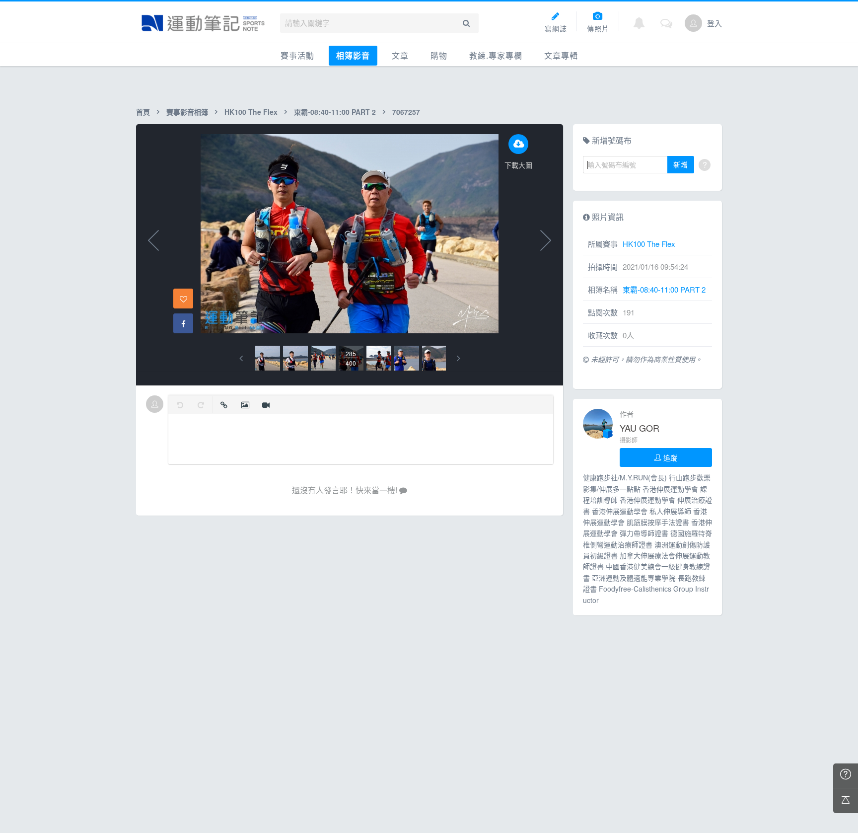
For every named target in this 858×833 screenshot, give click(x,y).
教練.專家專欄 (495, 55)
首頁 (143, 112)
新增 (680, 164)
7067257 (406, 112)
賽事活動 (297, 55)
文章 (400, 55)
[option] (268, 358)
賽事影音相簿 (187, 112)
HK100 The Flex (251, 112)
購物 (438, 55)
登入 (714, 23)
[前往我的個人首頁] (693, 23)
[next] (458, 358)
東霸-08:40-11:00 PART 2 (335, 112)
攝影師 (629, 440)
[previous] (241, 358)
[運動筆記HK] (203, 23)
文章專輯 (561, 55)
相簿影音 (353, 55)
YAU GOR (639, 427)
